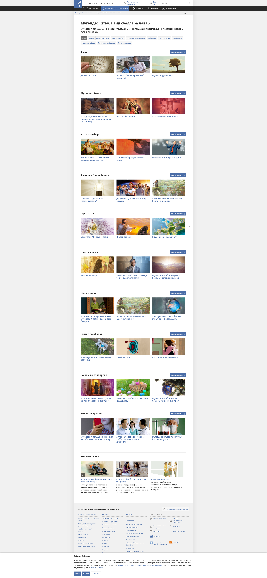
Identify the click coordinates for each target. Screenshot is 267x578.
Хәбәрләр (129, 514)
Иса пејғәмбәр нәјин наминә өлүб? (130, 158)
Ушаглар (81, 540)
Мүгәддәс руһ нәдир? (162, 75)
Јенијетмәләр (82, 537)
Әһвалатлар (130, 548)
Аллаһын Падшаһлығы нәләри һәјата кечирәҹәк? (167, 199)
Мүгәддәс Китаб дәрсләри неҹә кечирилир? (131, 480)
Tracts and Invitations (109, 528)
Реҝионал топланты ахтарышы (158, 527)
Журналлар (106, 534)
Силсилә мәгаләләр (108, 531)
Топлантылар (130, 540)
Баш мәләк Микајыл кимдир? (95, 236)
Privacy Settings (97, 568)
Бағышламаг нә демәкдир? (165, 357)
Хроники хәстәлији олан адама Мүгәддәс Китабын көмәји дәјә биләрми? (96, 319)
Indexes (104, 543)
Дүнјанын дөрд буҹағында (135, 551)
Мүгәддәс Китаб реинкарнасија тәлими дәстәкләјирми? (131, 276)
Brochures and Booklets (109, 525)
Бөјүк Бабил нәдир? (126, 116)
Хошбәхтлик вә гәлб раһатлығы (85, 530)
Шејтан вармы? (123, 236)
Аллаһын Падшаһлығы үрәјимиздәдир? (92, 199)
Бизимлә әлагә (131, 530)
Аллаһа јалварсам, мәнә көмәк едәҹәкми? (96, 358)
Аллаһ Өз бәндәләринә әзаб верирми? (130, 76)
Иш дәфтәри (106, 537)
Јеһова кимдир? (88, 75)
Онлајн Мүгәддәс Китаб (110, 518)
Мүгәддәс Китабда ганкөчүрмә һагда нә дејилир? (167, 438)
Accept (77, 574)
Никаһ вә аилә (83, 534)
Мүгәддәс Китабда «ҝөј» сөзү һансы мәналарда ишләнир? (166, 276)
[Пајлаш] (185, 13)
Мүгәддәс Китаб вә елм (85, 543)
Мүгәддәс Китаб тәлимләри (84, 13)
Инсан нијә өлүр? (89, 275)
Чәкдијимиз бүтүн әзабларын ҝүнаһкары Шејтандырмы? (166, 317)
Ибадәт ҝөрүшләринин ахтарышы (176, 521)
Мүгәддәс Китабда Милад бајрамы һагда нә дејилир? (165, 399)
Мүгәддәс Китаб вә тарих (86, 547)
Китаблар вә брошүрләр (110, 522)
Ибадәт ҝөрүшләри (132, 537)
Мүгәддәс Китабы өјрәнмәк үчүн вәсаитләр (87, 525)
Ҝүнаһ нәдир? (123, 357)
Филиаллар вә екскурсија (134, 533)
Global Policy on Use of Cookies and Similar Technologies (140, 565)
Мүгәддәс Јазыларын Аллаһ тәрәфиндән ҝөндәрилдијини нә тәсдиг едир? (97, 119)
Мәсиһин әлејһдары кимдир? (166, 157)
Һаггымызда (130, 520)
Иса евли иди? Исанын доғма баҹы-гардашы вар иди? (95, 158)
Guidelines (105, 547)
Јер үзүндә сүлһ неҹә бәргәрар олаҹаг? (131, 199)
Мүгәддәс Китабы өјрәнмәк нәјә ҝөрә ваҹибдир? (96, 480)
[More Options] (190, 13)
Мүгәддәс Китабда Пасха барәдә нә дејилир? (132, 399)
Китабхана (105, 514)
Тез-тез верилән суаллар (134, 524)
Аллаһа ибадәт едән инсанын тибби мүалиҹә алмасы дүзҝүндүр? (130, 439)
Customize (96, 574)
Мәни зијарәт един (160, 479)
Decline (86, 574)
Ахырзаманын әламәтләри (165, 116)
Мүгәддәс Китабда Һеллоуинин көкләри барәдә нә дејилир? (96, 399)
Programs (105, 540)
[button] (115, 8)
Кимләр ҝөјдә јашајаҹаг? (164, 236)
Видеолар (105, 550)
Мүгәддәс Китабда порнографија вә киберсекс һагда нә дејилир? (97, 438)
